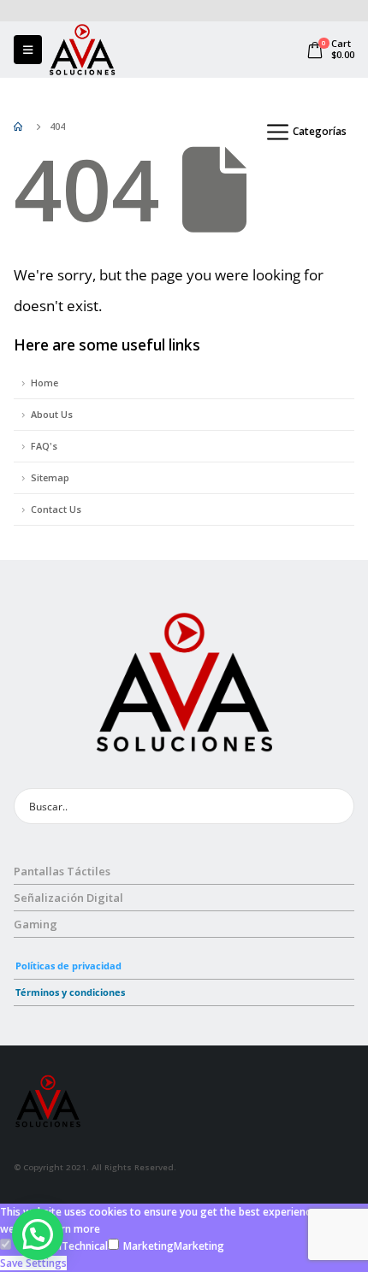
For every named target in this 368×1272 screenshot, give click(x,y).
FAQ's (44, 445)
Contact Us (56, 509)
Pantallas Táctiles (62, 871)
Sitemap (50, 477)
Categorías (320, 131)
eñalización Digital (72, 897)
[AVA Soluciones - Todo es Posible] (82, 49)
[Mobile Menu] (28, 49)
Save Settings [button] (33, 1263)
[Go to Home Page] (20, 126)
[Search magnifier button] (336, 806)
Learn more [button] (72, 1229)
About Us (52, 414)
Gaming (35, 924)
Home (44, 382)
